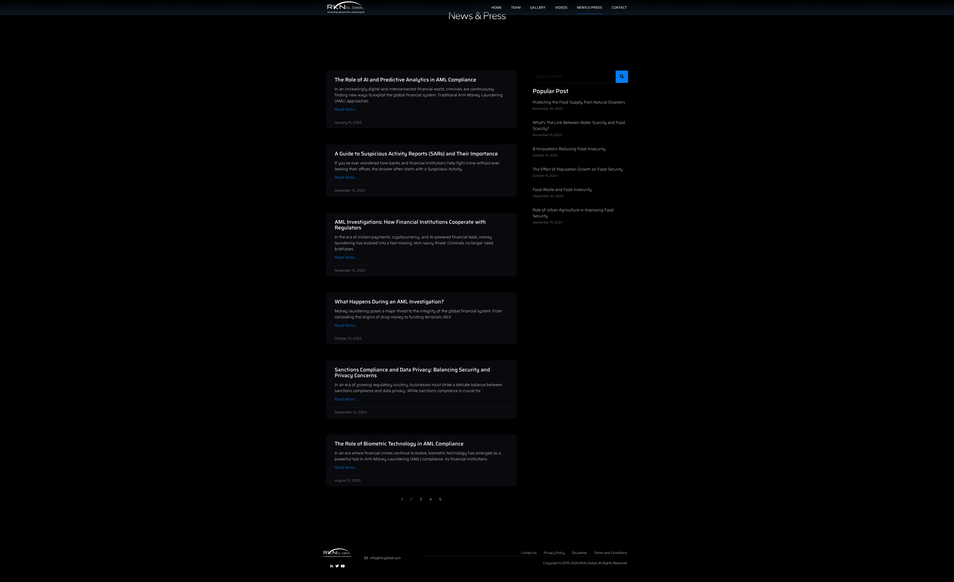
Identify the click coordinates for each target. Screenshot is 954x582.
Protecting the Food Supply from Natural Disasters (579, 102)
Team (516, 7)
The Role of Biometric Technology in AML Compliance (399, 443)
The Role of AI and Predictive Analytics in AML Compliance (405, 79)
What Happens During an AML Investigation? (389, 301)
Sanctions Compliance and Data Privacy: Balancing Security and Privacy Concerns (412, 372)
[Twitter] (337, 566)
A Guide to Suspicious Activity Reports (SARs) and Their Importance (416, 153)
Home (496, 7)
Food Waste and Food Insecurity (562, 189)
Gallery (538, 7)
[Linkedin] (331, 566)
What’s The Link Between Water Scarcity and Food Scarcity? (579, 125)
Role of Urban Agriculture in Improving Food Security (573, 213)
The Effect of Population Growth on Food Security (578, 169)
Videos (561, 7)
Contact (619, 7)
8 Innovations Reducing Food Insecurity (569, 149)
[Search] (622, 77)
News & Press (589, 7)
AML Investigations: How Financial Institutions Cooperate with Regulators (410, 225)
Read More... (346, 109)
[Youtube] (342, 566)
